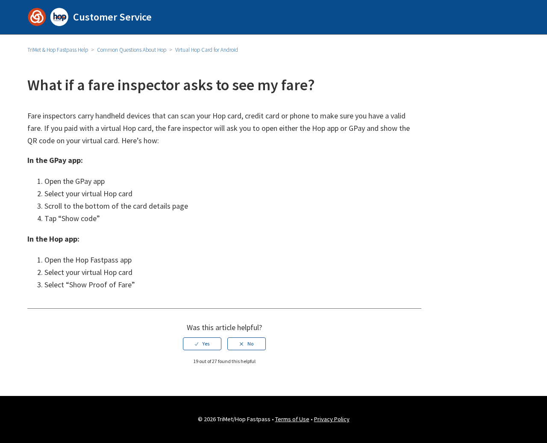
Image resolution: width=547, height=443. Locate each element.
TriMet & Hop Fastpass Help (57, 49)
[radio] (202, 343)
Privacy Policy (332, 419)
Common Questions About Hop (131, 49)
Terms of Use (292, 419)
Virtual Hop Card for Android (206, 49)
